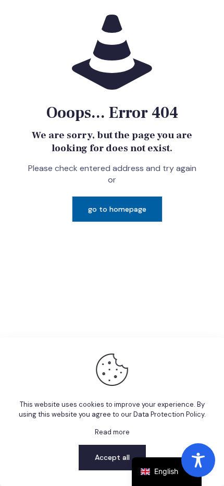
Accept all (112, 457)
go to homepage (117, 209)
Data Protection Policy (168, 414)
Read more (112, 432)
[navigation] (167, 471)
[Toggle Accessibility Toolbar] (198, 460)
